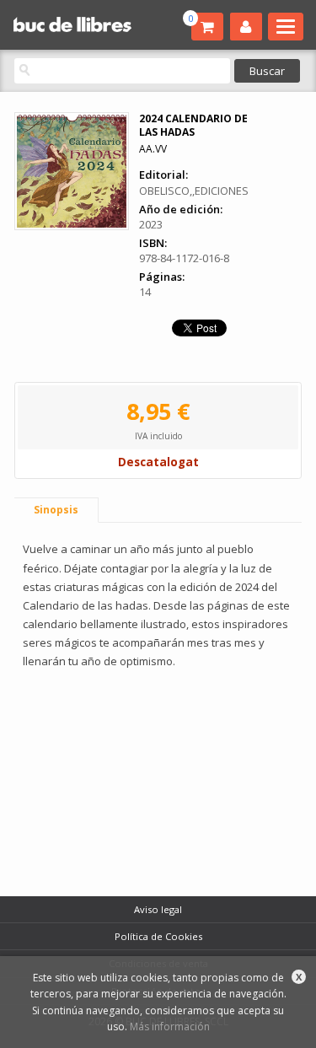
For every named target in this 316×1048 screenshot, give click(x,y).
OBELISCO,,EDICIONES (194, 190)
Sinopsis (56, 510)
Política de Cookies (158, 936)
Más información (170, 1026)
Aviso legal (158, 909)
